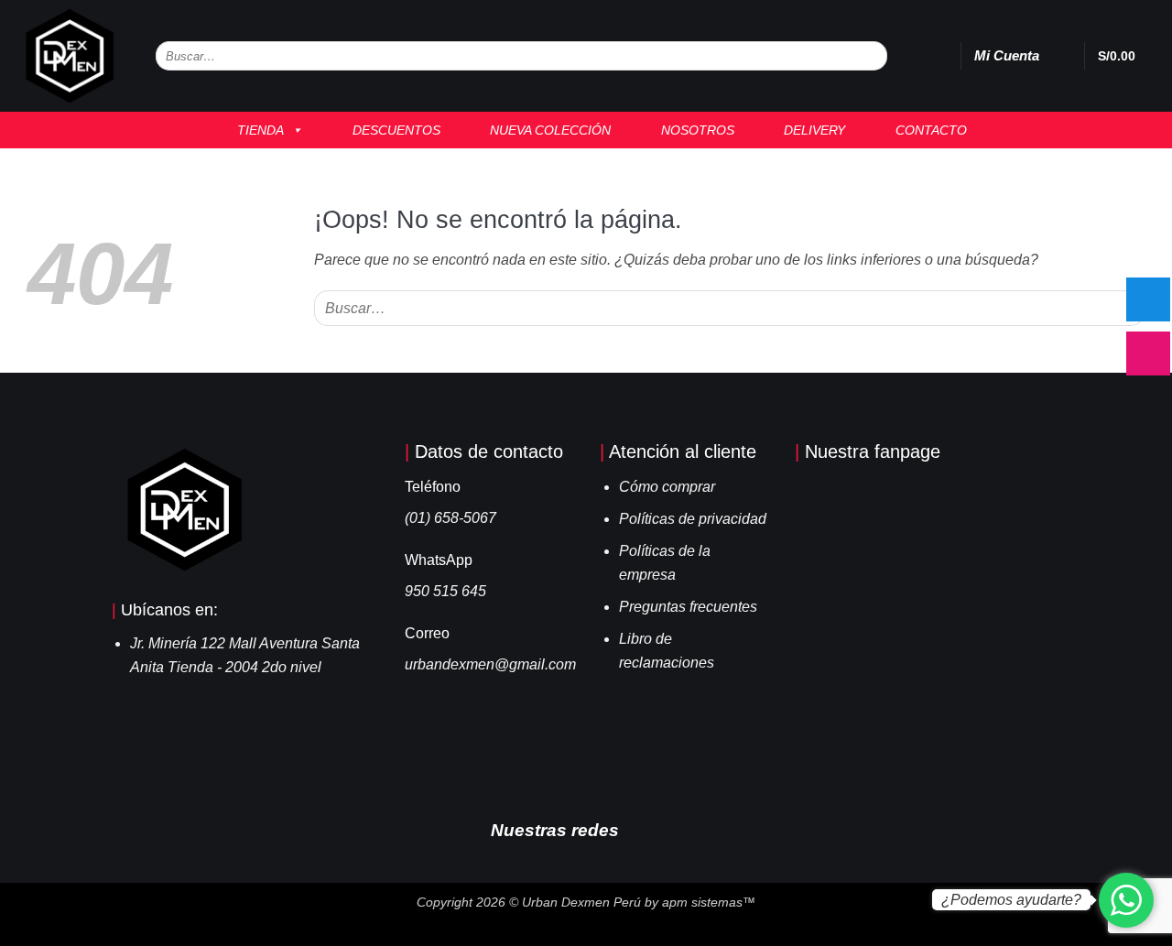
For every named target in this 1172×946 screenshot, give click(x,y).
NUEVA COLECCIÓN (545, 130)
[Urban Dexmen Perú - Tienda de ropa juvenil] (71, 56)
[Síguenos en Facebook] (641, 829)
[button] (1061, 56)
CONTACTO (925, 130)
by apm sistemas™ (698, 902)
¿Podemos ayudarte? (1011, 900)
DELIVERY (809, 130)
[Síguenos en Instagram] (668, 829)
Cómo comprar (667, 487)
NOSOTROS (692, 130)
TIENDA (255, 130)
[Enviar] (872, 56)
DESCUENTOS (391, 130)
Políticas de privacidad (692, 519)
